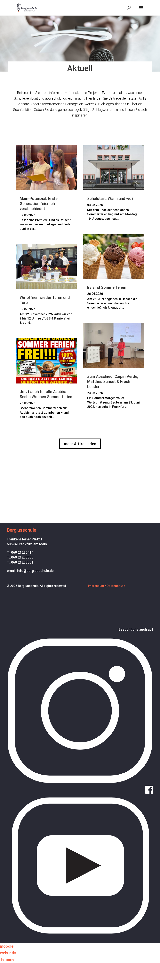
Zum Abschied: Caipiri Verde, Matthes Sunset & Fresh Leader (112, 381)
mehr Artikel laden (80, 443)
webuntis (8, 953)
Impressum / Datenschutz (106, 586)
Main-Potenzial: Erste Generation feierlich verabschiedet (39, 203)
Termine (7, 959)
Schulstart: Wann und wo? (110, 198)
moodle (6, 946)
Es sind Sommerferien (106, 287)
